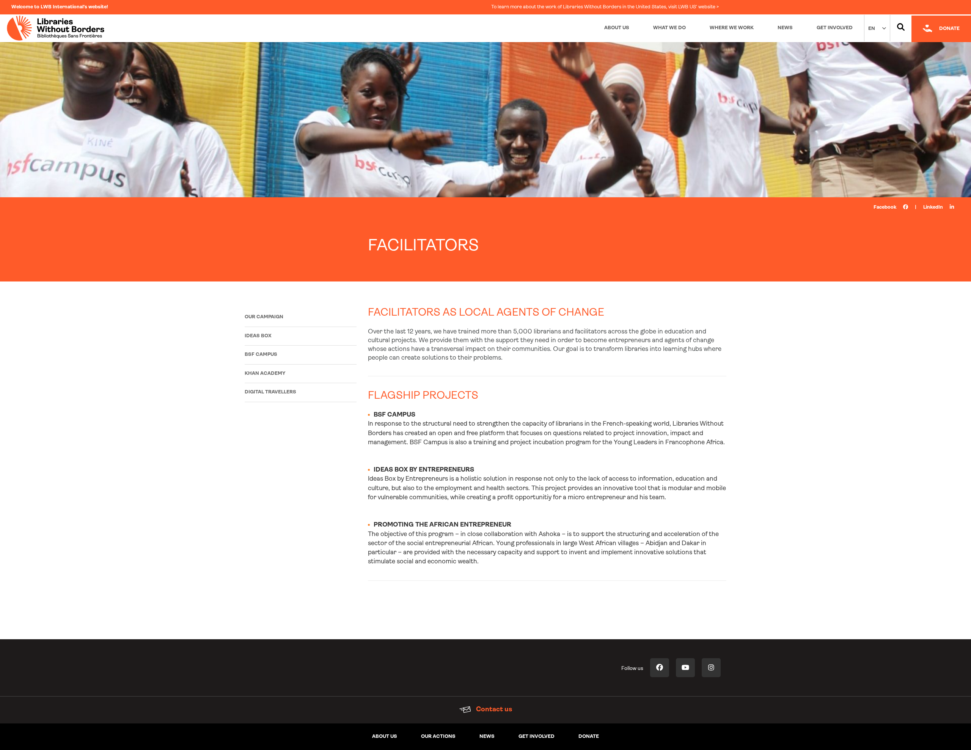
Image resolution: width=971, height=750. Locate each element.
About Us (616, 27)
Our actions (438, 736)
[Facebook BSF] (659, 667)
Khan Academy (265, 373)
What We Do (669, 27)
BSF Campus (261, 354)
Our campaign (264, 316)
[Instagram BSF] (711, 667)
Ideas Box (258, 335)
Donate (588, 736)
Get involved (536, 736)
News (785, 27)
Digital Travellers (270, 392)
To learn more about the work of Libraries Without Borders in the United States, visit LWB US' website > (605, 7)
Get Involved (835, 27)
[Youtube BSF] (685, 667)
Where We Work (732, 27)
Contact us (493, 709)
